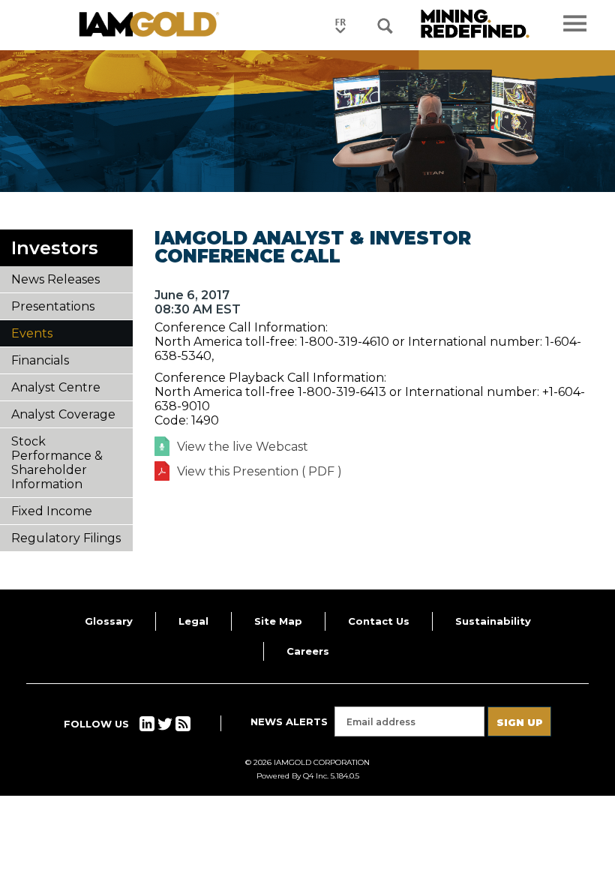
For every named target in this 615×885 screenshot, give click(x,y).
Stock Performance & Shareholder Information (57, 462)
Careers (307, 651)
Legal (193, 621)
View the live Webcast (242, 447)
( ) (259, 471)
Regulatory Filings (66, 538)
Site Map (278, 621)
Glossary (109, 621)
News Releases (55, 279)
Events (31, 333)
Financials (40, 360)
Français (340, 25)
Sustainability (493, 621)
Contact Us (379, 621)
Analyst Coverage (63, 414)
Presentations (52, 306)
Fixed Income (51, 511)
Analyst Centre (55, 387)
